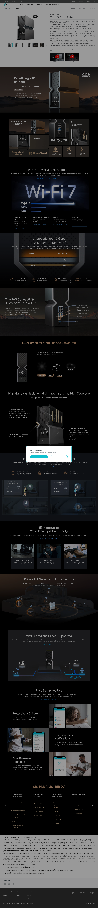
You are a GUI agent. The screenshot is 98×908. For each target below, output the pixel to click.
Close (69, 448)
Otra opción (59, 457)
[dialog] (49, 454)
